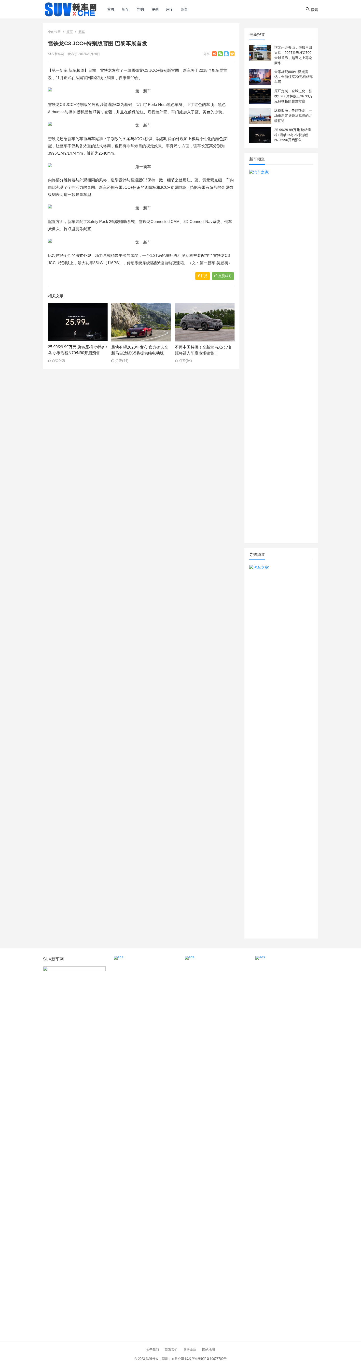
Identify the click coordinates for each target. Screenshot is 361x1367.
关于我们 (152, 1350)
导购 (140, 9)
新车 (125, 9)
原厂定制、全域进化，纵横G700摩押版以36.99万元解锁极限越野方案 (293, 96)
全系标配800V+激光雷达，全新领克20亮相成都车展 (293, 77)
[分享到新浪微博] (214, 53)
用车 (169, 9)
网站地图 (208, 1350)
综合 (184, 9)
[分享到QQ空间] (232, 53)
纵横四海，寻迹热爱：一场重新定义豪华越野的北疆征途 (293, 115)
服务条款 (189, 1350)
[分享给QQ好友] (226, 53)
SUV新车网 (56, 54)
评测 (155, 9)
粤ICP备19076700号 (212, 1359)
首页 (110, 9)
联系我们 (171, 1350)
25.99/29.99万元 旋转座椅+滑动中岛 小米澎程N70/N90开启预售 (292, 135)
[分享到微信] (220, 53)
